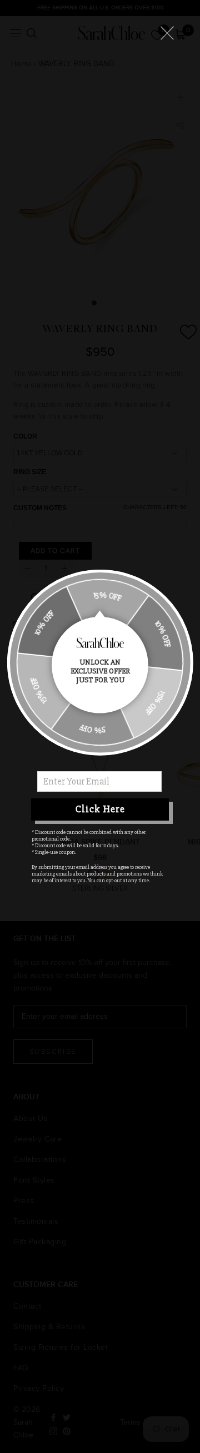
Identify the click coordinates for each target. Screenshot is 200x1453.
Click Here (100, 809)
